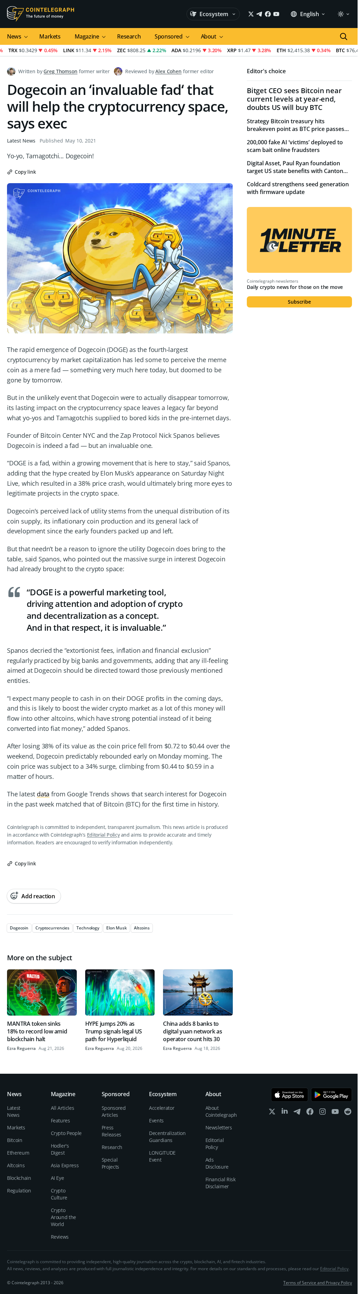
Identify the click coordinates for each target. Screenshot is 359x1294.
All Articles (62, 1108)
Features (60, 1120)
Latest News (21, 140)
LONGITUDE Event (162, 1156)
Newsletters (218, 1127)
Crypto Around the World (63, 1217)
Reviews (60, 1236)
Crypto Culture (59, 1194)
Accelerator (161, 1108)
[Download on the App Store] (290, 1095)
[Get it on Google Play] (331, 1095)
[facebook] (310, 1113)
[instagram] (322, 1113)
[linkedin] (284, 1113)
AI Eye (57, 1178)
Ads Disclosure (217, 1163)
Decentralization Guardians (167, 1136)
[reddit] (348, 1113)
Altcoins (16, 1165)
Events (156, 1120)
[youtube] (335, 1113)
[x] (272, 1113)
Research (129, 36)
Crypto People (66, 1133)
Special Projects (110, 1163)
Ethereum (18, 1152)
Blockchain (19, 1178)
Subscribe (299, 301)
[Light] (343, 14)
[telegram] (297, 1113)
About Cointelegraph (221, 1111)
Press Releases (111, 1131)
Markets (49, 36)
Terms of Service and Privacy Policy (317, 1283)
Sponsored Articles (114, 1111)
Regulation (19, 1190)
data (43, 794)
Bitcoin (14, 1140)
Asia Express (65, 1165)
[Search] (343, 36)
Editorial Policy (103, 834)
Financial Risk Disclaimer (220, 1183)
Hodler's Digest (60, 1149)
